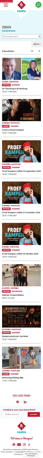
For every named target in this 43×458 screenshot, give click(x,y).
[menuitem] (37, 44)
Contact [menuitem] (37, 452)
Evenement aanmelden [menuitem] (21, 454)
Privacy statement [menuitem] (7, 452)
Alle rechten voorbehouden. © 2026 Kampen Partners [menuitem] (20, 449)
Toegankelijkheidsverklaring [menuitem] (24, 452)
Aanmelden (33, 414)
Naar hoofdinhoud (6, 1)
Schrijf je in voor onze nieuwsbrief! (19, 409)
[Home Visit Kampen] (21, 6)
